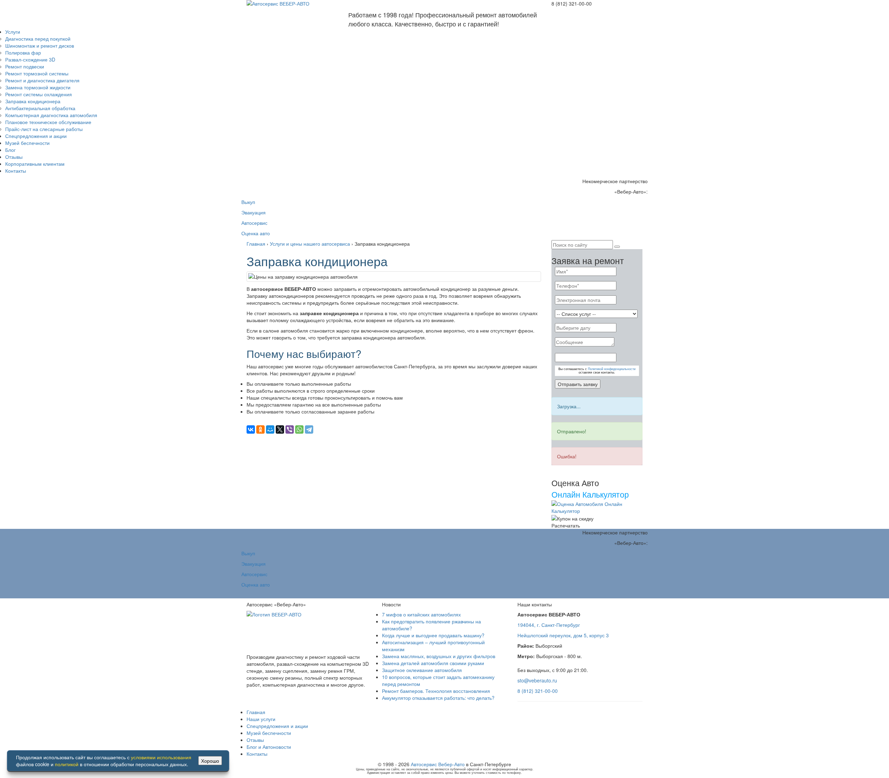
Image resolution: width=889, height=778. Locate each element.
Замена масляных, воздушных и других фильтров (438, 656)
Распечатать (565, 525)
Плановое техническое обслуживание (48, 121)
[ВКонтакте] (251, 429)
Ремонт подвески (24, 66)
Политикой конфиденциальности (611, 369)
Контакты (15, 170)
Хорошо (210, 760)
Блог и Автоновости (269, 746)
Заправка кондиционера (32, 101)
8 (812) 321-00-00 (537, 690)
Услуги (12, 31)
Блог (10, 149)
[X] (280, 429)
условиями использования (161, 757)
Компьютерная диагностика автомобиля (51, 115)
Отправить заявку (578, 383)
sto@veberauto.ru (537, 680)
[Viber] (289, 429)
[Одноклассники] (260, 429)
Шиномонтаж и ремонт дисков (39, 45)
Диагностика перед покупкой (37, 38)
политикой (66, 764)
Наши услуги (261, 718)
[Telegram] (309, 429)
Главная (256, 712)
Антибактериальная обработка (40, 108)
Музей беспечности (27, 142)
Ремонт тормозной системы (36, 73)
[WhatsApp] (299, 429)
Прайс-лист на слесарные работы (44, 128)
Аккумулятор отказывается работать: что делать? (438, 697)
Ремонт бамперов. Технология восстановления (436, 690)
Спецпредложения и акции (36, 135)
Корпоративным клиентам (35, 163)
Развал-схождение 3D (30, 59)
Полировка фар (23, 52)
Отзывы (14, 156)
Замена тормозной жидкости (37, 87)
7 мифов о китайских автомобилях (421, 614)
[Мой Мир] (270, 429)
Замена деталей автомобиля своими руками (433, 663)
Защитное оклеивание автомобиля (422, 669)
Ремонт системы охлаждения (38, 94)
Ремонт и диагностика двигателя (42, 80)
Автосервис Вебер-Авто (438, 764)
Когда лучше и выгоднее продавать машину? (433, 635)
